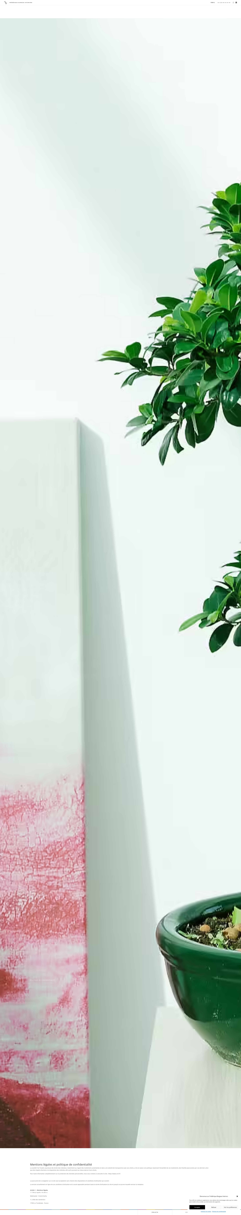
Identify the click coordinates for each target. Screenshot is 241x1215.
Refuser (213, 1207)
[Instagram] (233, 2)
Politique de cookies (206, 1211)
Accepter (197, 1207)
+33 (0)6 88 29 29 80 (223, 2)
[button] (237, 1196)
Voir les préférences (230, 1207)
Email (213, 2)
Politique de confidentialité (219, 1211)
